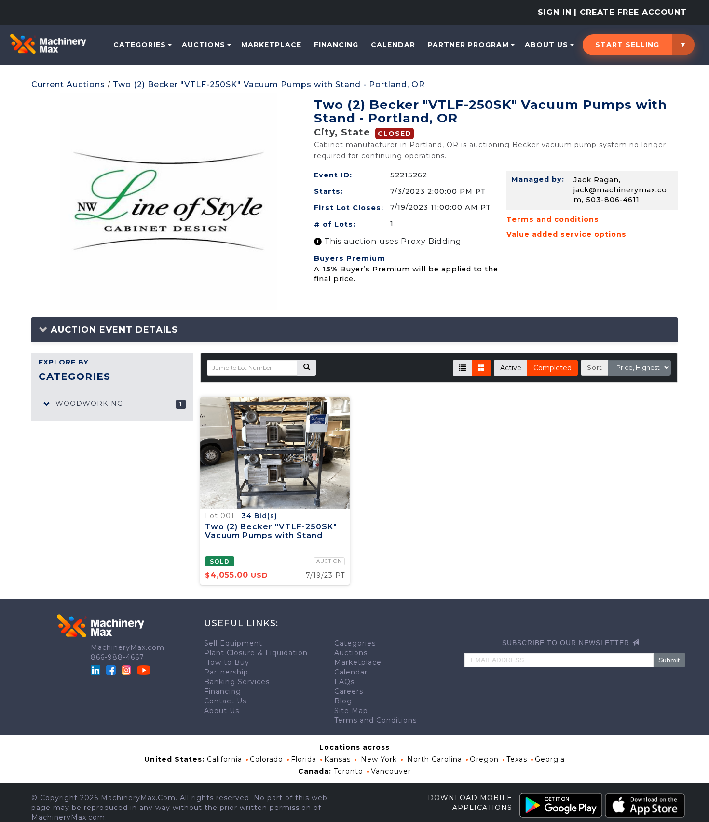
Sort (594, 367)
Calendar (393, 44)
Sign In (555, 12)
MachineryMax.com (127, 647)
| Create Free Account (630, 12)
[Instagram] (128, 669)
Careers (348, 691)
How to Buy (226, 662)
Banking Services (237, 681)
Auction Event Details (113, 329)
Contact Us (225, 701)
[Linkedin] (97, 669)
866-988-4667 (117, 657)
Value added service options (566, 234)
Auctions (203, 44)
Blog (343, 701)
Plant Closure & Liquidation (256, 652)
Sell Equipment (233, 643)
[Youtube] (143, 669)
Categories (139, 44)
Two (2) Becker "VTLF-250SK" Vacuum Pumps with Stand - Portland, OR (269, 84)
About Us (546, 44)
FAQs (344, 681)
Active (510, 368)
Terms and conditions (552, 219)
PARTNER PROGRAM (468, 44)
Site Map (351, 710)
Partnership (226, 672)
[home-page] (48, 43)
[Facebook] (111, 669)
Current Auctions (68, 84)
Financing (336, 44)
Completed (552, 368)
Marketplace (271, 44)
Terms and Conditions (375, 720)
